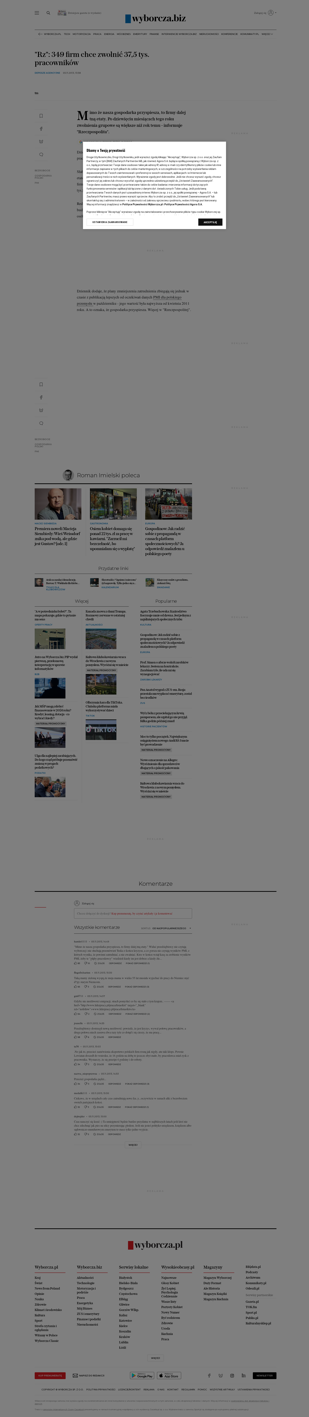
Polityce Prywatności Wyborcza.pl (142, 204)
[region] (154, 185)
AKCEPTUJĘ (210, 222)
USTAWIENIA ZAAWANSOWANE (109, 222)
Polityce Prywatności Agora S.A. (183, 204)
